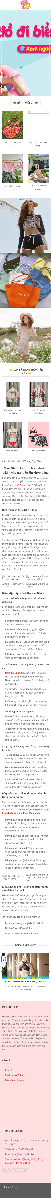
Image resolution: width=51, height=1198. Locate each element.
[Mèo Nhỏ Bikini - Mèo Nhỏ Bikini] (25, 5)
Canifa (15, 1187)
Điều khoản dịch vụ (14, 1080)
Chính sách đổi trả (14, 1075)
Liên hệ (8, 1070)
